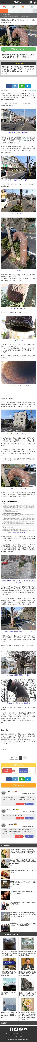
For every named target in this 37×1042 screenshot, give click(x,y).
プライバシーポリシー (25, 1034)
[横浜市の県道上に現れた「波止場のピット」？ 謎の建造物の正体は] (28, 86)
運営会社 (8, 1034)
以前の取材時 (25, 139)
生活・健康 (7, 14)
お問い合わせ (18, 1036)
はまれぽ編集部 (32, 90)
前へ (12, 757)
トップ (2, 14)
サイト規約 (15, 1034)
